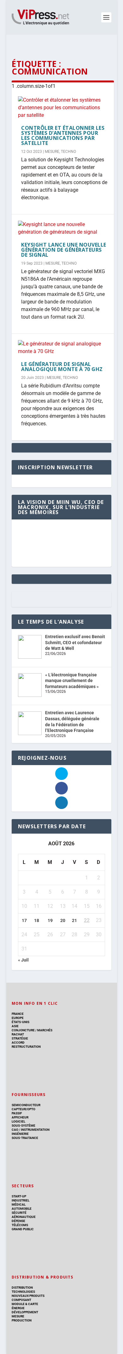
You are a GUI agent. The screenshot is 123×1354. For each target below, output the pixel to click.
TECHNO (68, 151)
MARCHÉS (44, 1030)
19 (50, 920)
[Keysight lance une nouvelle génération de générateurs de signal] (63, 228)
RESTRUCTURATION (26, 1046)
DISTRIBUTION (22, 1287)
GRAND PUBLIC (23, 1229)
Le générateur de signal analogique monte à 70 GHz (62, 367)
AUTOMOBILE (22, 1208)
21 (74, 920)
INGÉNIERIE (20, 1133)
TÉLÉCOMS (20, 1225)
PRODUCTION (22, 1320)
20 (62, 920)
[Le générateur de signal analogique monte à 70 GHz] (63, 347)
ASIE (15, 1026)
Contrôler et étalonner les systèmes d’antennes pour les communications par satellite (62, 135)
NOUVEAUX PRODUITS (28, 1295)
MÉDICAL (19, 1204)
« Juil (23, 959)
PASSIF (17, 1113)
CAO (15, 1129)
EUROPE (18, 1018)
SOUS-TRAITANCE (25, 1138)
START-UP (19, 1196)
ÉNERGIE (18, 1308)
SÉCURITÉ (19, 1212)
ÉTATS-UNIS (20, 1022)
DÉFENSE (18, 1221)
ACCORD (18, 1042)
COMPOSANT (21, 1300)
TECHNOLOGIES (23, 1291)
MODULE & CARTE (25, 1304)
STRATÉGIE (20, 1038)
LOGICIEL (18, 1121)
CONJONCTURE (23, 1030)
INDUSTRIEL (20, 1200)
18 (36, 920)
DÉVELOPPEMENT (25, 1312)
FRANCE (18, 1014)
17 (24, 920)
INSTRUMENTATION (35, 1129)
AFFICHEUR (20, 1117)
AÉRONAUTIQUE (24, 1217)
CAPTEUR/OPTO (23, 1109)
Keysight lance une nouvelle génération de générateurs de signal (63, 249)
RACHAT (18, 1034)
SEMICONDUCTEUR (26, 1105)
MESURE (52, 151)
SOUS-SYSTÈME (23, 1125)
